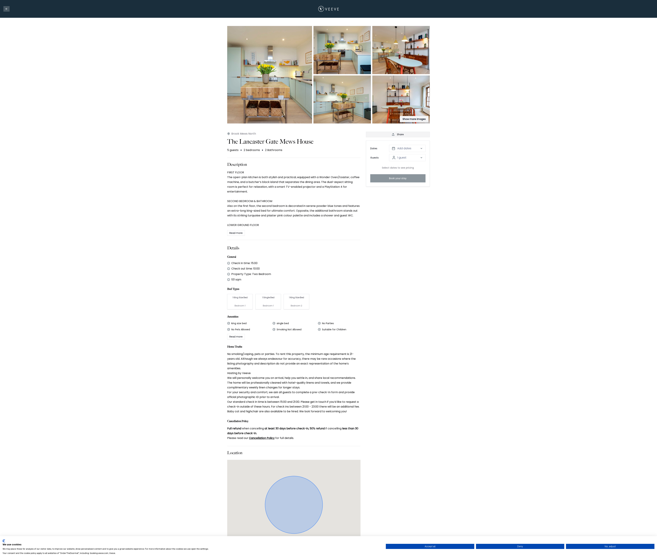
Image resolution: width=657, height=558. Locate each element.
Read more (236, 233)
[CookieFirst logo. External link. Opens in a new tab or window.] (4, 540)
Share (400, 134)
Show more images (414, 119)
